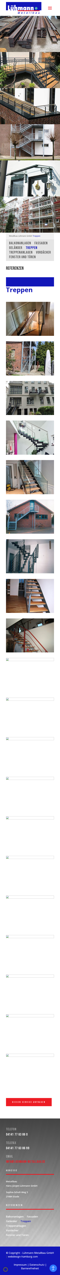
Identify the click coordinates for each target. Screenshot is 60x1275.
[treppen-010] (30, 651)
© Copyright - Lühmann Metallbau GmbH (30, 1253)
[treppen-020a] (30, 1016)
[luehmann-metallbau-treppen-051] (30, 453)
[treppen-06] (30, 976)
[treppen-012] (30, 660)
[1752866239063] (30, 374)
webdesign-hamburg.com (23, 1256)
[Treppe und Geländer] (30, 414)
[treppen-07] (30, 532)
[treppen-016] (30, 818)
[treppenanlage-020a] (30, 1056)
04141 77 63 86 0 (17, 1134)
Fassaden (41, 243)
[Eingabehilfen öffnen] (53, 1268)
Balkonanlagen (20, 243)
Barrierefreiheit (30, 1268)
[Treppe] (30, 335)
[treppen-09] (30, 612)
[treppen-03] (30, 897)
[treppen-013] (30, 699)
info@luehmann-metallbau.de (25, 1162)
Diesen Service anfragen (29, 1102)
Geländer (15, 248)
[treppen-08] (30, 572)
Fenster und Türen (22, 257)
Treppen (36, 236)
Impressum (20, 1264)
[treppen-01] (30, 858)
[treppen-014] (30, 739)
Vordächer (43, 253)
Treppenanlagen (21, 253)
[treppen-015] (30, 779)
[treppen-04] (30, 937)
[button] (5, 1269)
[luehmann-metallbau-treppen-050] (30, 493)
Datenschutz (36, 1264)
